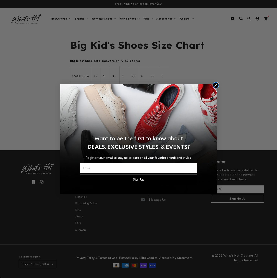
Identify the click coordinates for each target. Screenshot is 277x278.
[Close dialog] (216, 85)
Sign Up (138, 179)
